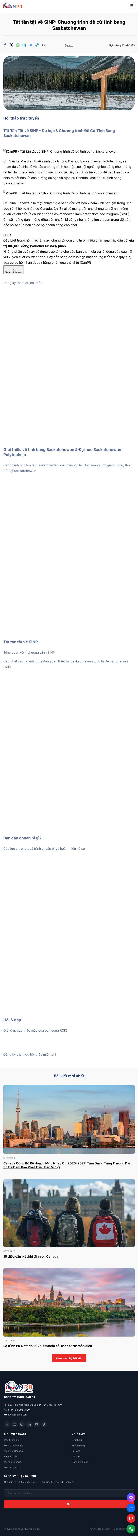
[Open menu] (131, 5)
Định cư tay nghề (13, 1445)
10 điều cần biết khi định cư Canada (30, 1256)
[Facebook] (7, 1424)
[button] (5, 45)
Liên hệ (76, 1456)
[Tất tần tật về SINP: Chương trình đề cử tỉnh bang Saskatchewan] (69, 59)
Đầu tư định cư (12, 1439)
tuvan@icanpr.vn (17, 1414)
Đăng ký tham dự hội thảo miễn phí (29, 1054)
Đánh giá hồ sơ (80, 1461)
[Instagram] (14, 1424)
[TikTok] (44, 1424)
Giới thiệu (77, 1439)
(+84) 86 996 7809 (19, 1409)
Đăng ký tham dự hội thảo (22, 283)
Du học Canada (12, 1461)
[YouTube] (37, 1424)
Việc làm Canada (13, 1450)
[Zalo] (22, 1424)
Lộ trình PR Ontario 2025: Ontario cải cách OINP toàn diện (47, 1346)
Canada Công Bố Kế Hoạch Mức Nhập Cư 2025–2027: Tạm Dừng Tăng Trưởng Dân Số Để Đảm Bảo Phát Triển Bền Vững (67, 1165)
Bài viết (76, 1450)
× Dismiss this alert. (13, 270)
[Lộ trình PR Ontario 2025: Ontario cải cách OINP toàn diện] (69, 1271)
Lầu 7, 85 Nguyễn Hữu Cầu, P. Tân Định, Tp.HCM (35, 1404)
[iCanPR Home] (17, 5)
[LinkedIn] (29, 1424)
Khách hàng (78, 1445)
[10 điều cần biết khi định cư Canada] (69, 1182)
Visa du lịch (10, 1456)
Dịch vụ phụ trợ (12, 1467)
